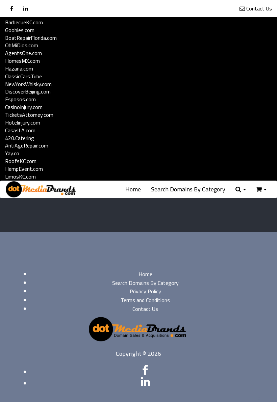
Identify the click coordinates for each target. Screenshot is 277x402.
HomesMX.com (22, 61)
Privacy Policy (145, 291)
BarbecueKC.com (24, 22)
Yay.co (12, 153)
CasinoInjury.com (24, 107)
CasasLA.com (20, 130)
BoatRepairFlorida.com (31, 38)
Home (133, 189)
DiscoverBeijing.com (28, 91)
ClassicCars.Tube (23, 76)
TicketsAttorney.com (29, 115)
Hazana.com (19, 68)
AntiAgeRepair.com (26, 145)
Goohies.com (19, 30)
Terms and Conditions (145, 300)
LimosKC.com (20, 176)
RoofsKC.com (20, 161)
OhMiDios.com (21, 45)
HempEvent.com (24, 169)
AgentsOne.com (23, 53)
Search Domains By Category (188, 189)
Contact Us (258, 8)
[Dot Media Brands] (40, 189)
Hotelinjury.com (22, 122)
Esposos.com (20, 99)
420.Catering (19, 138)
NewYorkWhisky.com (28, 84)
